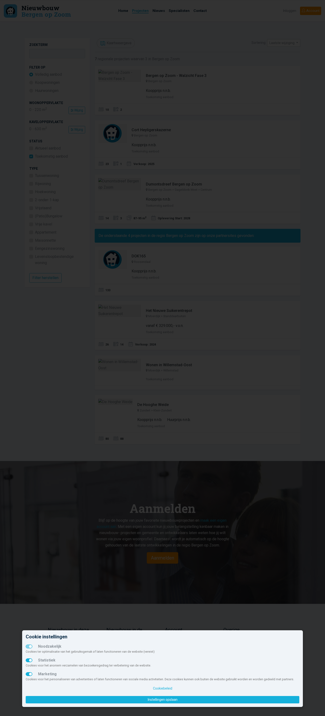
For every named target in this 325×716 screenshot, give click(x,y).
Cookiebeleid (162, 688)
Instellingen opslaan (162, 699)
